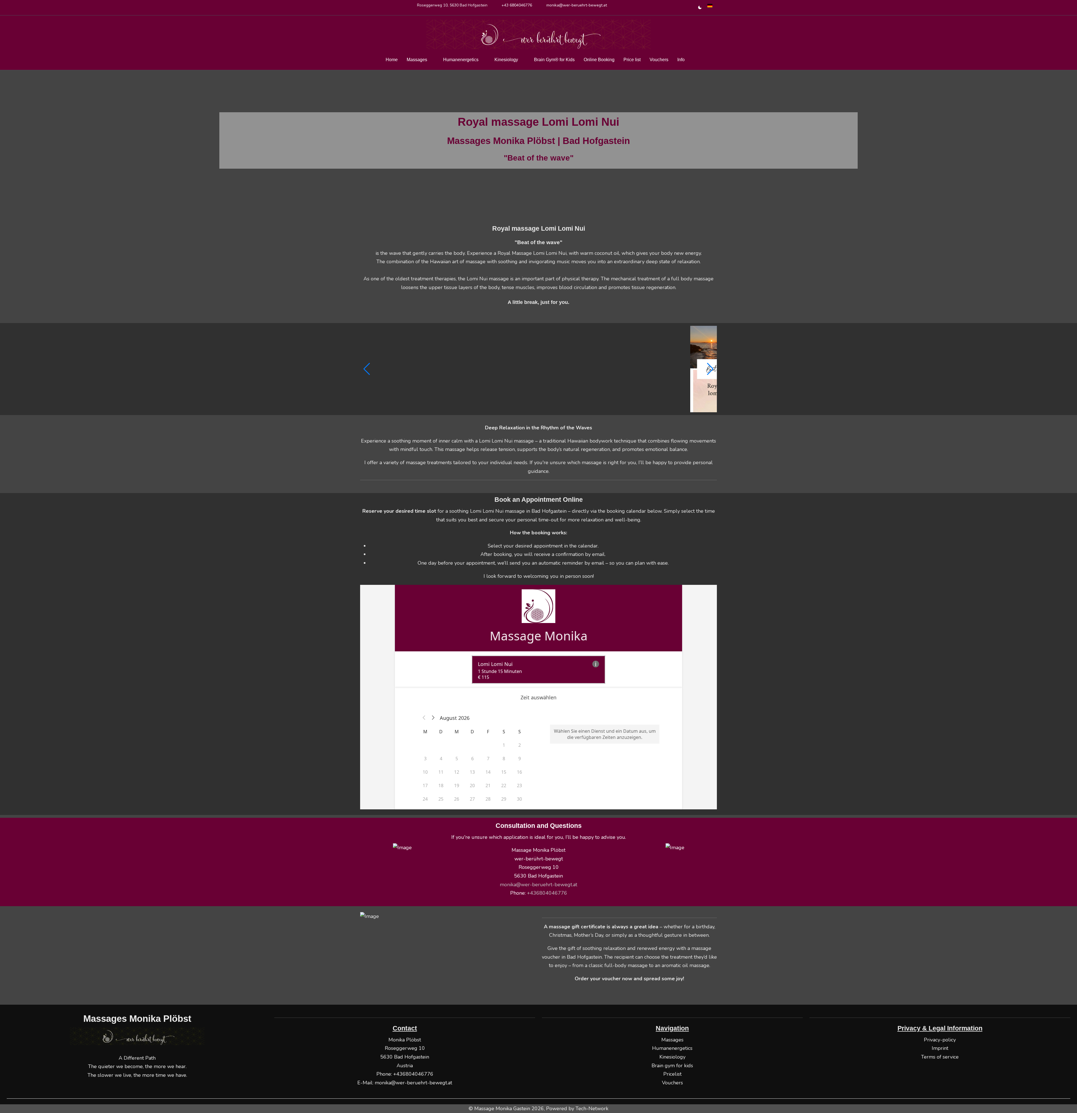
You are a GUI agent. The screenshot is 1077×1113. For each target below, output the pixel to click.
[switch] (697, 7)
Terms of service (940, 1057)
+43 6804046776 (516, 5)
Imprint (940, 1048)
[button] (366, 369)
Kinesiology (672, 1057)
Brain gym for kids (672, 1065)
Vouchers (672, 1082)
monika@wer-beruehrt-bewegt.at (576, 5)
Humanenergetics (672, 1048)
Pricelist (672, 1074)
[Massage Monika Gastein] (538, 34)
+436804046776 (413, 1074)
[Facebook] (363, 9)
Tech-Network (592, 1108)
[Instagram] (375, 9)
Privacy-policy (940, 1039)
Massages (672, 1039)
